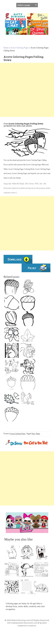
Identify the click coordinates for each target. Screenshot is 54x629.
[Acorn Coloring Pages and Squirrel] (28, 398)
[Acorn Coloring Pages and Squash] (12, 398)
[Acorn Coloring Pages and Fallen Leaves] (12, 366)
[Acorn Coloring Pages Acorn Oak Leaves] (28, 335)
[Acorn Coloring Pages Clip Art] (12, 319)
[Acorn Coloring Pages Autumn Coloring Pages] (28, 366)
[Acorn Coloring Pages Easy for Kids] (28, 382)
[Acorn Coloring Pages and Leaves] (12, 335)
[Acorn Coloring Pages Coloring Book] (12, 414)
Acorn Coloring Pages (20, 48)
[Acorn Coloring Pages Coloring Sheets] (28, 319)
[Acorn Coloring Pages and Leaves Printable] (28, 287)
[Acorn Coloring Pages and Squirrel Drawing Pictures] (28, 350)
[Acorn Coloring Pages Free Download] (12, 287)
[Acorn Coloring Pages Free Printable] (12, 382)
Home (6, 48)
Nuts (33, 434)
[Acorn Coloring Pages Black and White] (28, 303)
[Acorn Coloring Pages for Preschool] (12, 303)
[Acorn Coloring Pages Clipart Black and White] (12, 350)
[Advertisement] (27, 90)
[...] (12, 553)
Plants (38, 434)
